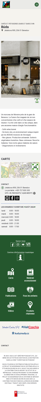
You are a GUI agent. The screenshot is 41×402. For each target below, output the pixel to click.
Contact (5, 346)
